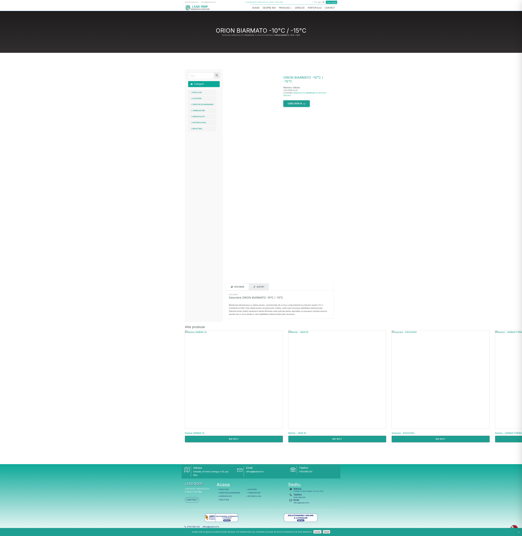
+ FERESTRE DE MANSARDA (202, 104)
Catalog (299, 7)
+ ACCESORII (196, 98)
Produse (284, 7)
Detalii (326, 532)
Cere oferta (331, 2)
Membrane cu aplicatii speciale (259, 35)
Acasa (255, 7)
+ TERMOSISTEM (198, 111)
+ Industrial (196, 129)
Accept (317, 532)
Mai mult (234, 439)
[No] (518, 532)
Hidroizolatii (237, 35)
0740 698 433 (305, 471)
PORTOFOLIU (314, 7)
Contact (330, 7)
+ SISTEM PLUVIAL (198, 123)
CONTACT (192, 499)
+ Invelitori (196, 92)
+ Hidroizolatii (198, 117)
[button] (204, 84)
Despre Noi (269, 7)
